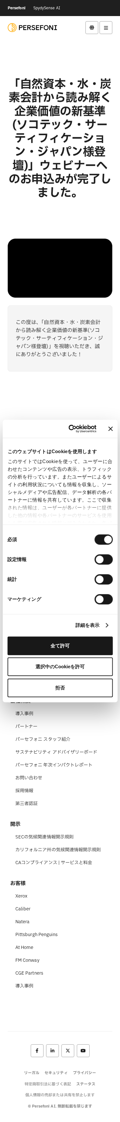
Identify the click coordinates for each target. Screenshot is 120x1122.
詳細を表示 (88, 625)
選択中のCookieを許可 (60, 666)
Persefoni (17, 8)
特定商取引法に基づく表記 (48, 1084)
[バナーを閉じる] (110, 428)
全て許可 (60, 645)
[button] (91, 27)
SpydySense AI (46, 8)
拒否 (60, 687)
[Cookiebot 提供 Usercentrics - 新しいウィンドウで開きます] (71, 429)
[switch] (103, 559)
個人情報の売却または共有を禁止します (60, 1095)
